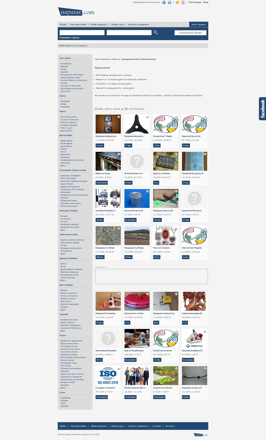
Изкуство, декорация (69, 304)
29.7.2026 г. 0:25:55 (190, 214)
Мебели (63, 290)
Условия (157, 426)
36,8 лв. (156, 257)
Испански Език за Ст (133, 173)
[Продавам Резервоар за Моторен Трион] (108, 301)
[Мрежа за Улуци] (108, 161)
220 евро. (100, 220)
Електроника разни (68, 206)
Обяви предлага (99, 24)
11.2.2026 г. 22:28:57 (105, 317)
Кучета (63, 264)
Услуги (63, 335)
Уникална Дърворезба (192, 313)
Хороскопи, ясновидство (71, 377)
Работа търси (66, 128)
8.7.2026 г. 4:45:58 (132, 214)
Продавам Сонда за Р (192, 388)
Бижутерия (65, 154)
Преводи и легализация (70, 368)
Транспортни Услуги (69, 343)
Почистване (65, 366)
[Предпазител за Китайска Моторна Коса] (137, 301)
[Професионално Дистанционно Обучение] (137, 375)
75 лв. (185, 322)
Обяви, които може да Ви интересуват (120, 108)
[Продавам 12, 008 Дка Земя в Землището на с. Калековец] (108, 235)
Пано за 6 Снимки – (162, 248)
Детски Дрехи (66, 146)
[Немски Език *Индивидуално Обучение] (194, 235)
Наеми (63, 104)
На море (64, 216)
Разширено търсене (69, 37)
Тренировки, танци (68, 363)
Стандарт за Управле (105, 388)
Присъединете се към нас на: (146, 2)
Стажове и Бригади (68, 125)
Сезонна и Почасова (69, 120)
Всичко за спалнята (69, 296)
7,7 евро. (128, 145)
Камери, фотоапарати (70, 187)
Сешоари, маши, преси (70, 203)
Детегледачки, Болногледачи (73, 357)
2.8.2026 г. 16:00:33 (104, 354)
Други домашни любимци (71, 269)
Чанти (63, 152)
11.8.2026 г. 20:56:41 (191, 252)
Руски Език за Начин (162, 351)
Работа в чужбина (68, 122)
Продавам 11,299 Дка (134, 248)
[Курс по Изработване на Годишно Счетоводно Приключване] (137, 338)
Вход (205, 2)
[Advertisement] (152, 12)
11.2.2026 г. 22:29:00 (133, 317)
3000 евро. (100, 257)
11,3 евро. (100, 145)
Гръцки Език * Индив (162, 136)
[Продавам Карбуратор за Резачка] (108, 124)
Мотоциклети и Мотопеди (71, 75)
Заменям (64, 406)
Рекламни (64, 385)
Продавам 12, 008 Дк (105, 248)
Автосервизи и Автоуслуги (71, 89)
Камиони (64, 72)
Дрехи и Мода (66, 135)
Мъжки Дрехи (66, 143)
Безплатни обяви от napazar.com (76, 11)
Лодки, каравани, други (70, 77)
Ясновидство (66, 251)
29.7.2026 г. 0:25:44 (104, 392)
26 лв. (156, 182)
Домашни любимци (68, 258)
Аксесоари (65, 163)
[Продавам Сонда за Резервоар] (194, 375)
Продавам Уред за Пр (163, 211)
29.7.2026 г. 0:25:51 (161, 354)
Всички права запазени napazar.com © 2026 (78, 434)
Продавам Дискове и (133, 136)
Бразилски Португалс (192, 211)
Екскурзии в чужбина (69, 224)
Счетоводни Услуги (68, 346)
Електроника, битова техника (73, 170)
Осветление (65, 301)
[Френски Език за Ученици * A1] (194, 124)
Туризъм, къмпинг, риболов (72, 240)
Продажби (65, 101)
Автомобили (65, 64)
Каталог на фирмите (138, 24)
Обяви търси (117, 24)
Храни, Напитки (67, 322)
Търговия (64, 314)
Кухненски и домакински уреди (73, 181)
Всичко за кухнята (68, 293)
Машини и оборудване (70, 325)
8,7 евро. (100, 322)
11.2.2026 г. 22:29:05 (105, 140)
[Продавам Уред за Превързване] (166, 198)
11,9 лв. (99, 360)
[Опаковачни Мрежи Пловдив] (194, 338)
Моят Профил (199, 24)
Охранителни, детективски (72, 379)
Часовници (65, 157)
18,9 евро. (157, 220)
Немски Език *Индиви (192, 248)
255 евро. (128, 182)
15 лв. (127, 322)
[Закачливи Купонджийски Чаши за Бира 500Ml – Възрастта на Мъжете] (108, 338)
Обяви (63, 24)
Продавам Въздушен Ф (193, 173)
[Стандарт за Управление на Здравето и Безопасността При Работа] (108, 375)
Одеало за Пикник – (162, 173)
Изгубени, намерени (69, 272)
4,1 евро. (186, 182)
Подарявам (65, 398)
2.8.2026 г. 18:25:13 (161, 177)
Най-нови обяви (78, 24)
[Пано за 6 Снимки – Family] (166, 235)
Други (62, 166)
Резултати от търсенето (76, 46)
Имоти (62, 96)
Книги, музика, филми (69, 243)
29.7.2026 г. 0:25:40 (190, 140)
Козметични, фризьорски (71, 341)
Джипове (64, 66)
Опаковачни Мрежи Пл (192, 351)
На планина (65, 219)
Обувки (63, 149)
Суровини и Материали (70, 328)
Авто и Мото (65, 58)
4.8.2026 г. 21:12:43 (132, 177)
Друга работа (66, 131)
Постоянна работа (68, 117)
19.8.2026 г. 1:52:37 (132, 354)
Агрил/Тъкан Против (162, 388)
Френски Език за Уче (191, 136)
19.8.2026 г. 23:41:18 (191, 317)
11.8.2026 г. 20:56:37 (162, 140)
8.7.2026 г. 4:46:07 (190, 354)
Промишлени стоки (68, 320)
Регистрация (195, 2)
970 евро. (128, 257)
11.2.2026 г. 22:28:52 (191, 177)
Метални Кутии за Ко (133, 211)
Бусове (63, 69)
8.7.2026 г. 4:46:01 (104, 177)
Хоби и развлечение (69, 234)
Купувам (64, 401)
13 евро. (157, 145)
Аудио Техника (66, 184)
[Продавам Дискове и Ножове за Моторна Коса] (137, 124)
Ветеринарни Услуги (69, 275)
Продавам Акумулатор (163, 313)
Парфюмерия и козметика (71, 160)
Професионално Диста (134, 388)
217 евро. (186, 220)
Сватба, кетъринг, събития (72, 374)
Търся (63, 403)
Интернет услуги (67, 382)
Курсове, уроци (67, 360)
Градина (64, 307)
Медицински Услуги (68, 355)
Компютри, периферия (70, 176)
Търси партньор (67, 278)
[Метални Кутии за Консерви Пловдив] (137, 198)
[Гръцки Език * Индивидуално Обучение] (166, 124)
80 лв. (156, 322)
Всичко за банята (68, 299)
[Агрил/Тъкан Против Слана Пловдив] (166, 375)
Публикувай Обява (190, 32)
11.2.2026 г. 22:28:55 (191, 392)
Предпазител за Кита (134, 313)
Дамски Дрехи (66, 141)
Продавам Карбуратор (106, 136)
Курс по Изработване (134, 351)
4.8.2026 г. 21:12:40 (132, 392)
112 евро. (186, 145)
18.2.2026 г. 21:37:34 (105, 214)
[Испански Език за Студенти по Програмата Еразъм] (137, 161)
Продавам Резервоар (105, 313)
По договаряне (102, 182)
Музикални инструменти (71, 248)
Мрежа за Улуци (103, 173)
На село (64, 222)
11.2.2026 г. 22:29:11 (162, 214)
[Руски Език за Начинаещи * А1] (166, 338)
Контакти (169, 426)
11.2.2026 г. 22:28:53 (133, 252)
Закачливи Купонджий (106, 351)
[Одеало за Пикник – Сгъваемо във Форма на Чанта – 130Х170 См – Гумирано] (166, 161)
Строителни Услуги (68, 352)
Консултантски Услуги (70, 349)
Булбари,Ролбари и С (105, 211)
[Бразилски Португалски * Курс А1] (194, 198)
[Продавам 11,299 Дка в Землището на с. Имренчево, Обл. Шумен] (137, 235)
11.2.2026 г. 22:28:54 (133, 140)
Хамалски (64, 371)
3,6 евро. (186, 397)
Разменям (64, 107)
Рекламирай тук (101, 267)
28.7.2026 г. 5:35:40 (161, 252)
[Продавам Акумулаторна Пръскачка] (166, 301)
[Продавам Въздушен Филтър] (194, 161)
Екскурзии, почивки (68, 211)
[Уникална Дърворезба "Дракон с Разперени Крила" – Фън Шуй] (194, 301)
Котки (62, 266)
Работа (63, 111)
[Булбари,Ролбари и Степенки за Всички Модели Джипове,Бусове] (108, 198)
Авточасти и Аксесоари (70, 86)
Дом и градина (66, 285)
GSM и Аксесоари (68, 178)
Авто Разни (65, 91)
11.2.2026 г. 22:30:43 (105, 252)
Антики (63, 245)
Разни (62, 392)
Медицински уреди (68, 200)
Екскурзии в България (70, 227)
